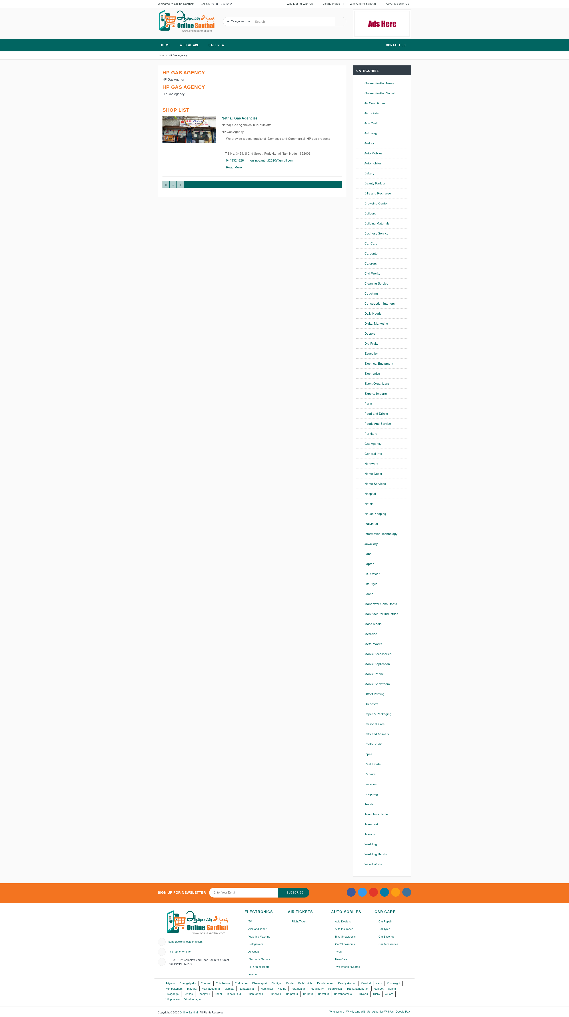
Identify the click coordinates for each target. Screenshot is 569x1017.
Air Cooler (254, 951)
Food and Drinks (376, 413)
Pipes (368, 754)
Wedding (370, 844)
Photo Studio (373, 744)
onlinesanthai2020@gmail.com (271, 160)
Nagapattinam (247, 988)
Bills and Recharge (377, 193)
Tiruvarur (362, 994)
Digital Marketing (376, 323)
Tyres (338, 951)
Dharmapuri (259, 983)
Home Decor (373, 473)
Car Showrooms (345, 944)
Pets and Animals (376, 734)
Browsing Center (376, 203)
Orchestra (371, 704)
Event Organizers (376, 383)
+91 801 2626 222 (179, 952)
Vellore (389, 994)
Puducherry (317, 988)
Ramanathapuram (358, 988)
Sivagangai (172, 994)
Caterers (370, 263)
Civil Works (372, 273)
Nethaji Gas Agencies (240, 118)
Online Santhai (189, 1012)
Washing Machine (259, 936)
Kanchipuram (325, 983)
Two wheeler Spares (347, 966)
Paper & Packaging (377, 714)
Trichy (376, 994)
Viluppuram (173, 999)
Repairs (369, 774)
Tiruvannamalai (343, 994)
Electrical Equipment (378, 363)
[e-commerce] (187, 20)
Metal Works (373, 644)
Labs (367, 554)
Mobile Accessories (377, 654)
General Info (373, 453)
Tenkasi (188, 994)
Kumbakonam (174, 988)
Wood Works (373, 864)
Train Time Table (376, 814)
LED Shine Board (259, 966)
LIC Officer (372, 574)
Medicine (370, 634)
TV (250, 921)
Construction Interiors (379, 303)
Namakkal (267, 988)
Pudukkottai (335, 988)
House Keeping (375, 514)
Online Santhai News (379, 83)
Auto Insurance (344, 929)
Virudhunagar (192, 999)
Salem (392, 988)
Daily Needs (372, 313)
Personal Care (374, 724)
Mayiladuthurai (211, 988)
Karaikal (366, 983)
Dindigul (276, 983)
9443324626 (234, 160)
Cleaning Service (376, 283)
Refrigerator (255, 944)
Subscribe (295, 892)
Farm (368, 403)
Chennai (206, 983)
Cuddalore (241, 983)
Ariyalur (170, 983)
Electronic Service (259, 959)
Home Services (375, 483)
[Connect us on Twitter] (362, 892)
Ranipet (378, 988)
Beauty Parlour (374, 183)
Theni (218, 994)
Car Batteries (386, 936)
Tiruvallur (323, 994)
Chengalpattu (188, 983)
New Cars (341, 959)
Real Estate (372, 764)
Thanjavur (204, 994)
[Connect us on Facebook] (351, 892)
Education (371, 353)
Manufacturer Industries (381, 614)
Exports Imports (375, 393)
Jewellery (371, 544)
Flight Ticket (298, 921)
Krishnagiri (393, 983)
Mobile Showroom (377, 684)
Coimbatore (223, 983)
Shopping (371, 794)
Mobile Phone (374, 674)
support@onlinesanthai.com (185, 941)
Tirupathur (292, 994)
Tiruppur (308, 994)
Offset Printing (374, 694)
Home (161, 55)
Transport (371, 824)
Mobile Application (377, 664)
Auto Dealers (343, 921)
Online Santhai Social (379, 93)
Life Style (370, 584)
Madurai (192, 988)
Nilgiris (282, 988)
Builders (370, 213)
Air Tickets (371, 113)
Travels (369, 834)
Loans (368, 594)
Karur (379, 983)
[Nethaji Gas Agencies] (189, 129)
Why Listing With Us (358, 1011)
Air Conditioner (374, 103)
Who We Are (336, 1011)
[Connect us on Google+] (373, 892)
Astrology (370, 133)
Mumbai (229, 988)
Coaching (371, 293)
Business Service (376, 233)
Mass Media (373, 624)
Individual (371, 524)
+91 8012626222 (221, 4)
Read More (233, 167)
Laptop (369, 564)
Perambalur (298, 988)
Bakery (369, 173)
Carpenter (371, 253)
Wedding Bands (375, 854)
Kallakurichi (305, 983)
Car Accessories (388, 944)
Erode (290, 983)
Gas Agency (372, 443)
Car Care (370, 243)
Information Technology (380, 534)
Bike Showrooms (345, 936)
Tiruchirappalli (255, 994)
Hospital (370, 493)
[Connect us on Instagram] (395, 892)
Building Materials (376, 223)
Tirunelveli (274, 994)
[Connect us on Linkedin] (384, 892)
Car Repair (385, 921)
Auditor (369, 143)
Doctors (369, 333)
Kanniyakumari (347, 983)
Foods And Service (377, 423)
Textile (368, 804)
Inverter (253, 974)
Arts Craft (371, 123)
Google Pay (403, 1011)
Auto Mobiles (373, 153)
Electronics (372, 373)
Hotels (368, 503)
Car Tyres (384, 929)
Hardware (371, 463)
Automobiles (373, 163)
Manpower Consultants (380, 604)
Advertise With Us (383, 1011)
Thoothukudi (234, 994)
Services (370, 784)
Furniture (370, 433)
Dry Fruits (371, 343)
